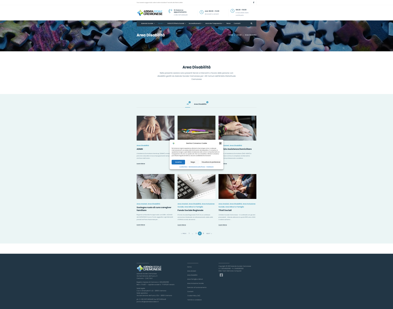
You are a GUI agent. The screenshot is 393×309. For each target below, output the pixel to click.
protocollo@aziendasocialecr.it (148, 302)
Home (230, 35)
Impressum (210, 166)
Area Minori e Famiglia (193, 207)
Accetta (178, 162)
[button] (220, 143)
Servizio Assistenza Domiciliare (235, 149)
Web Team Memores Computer (230, 271)
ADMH (140, 149)
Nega (193, 162)
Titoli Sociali (225, 210)
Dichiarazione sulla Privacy (197, 166)
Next (208, 233)
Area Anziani (224, 145)
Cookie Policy (183, 166)
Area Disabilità (143, 145)
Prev (184, 233)
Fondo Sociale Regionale (190, 210)
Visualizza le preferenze (211, 162)
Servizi (238, 35)
